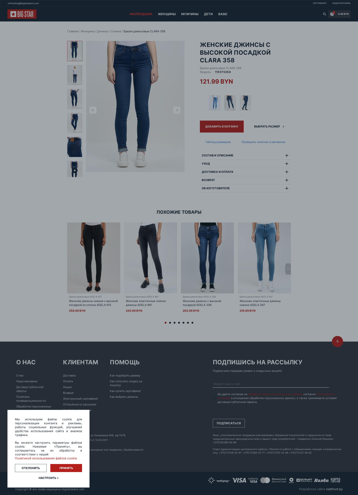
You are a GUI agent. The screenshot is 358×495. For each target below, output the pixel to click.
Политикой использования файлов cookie (46, 458)
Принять (66, 468)
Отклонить (31, 468)
